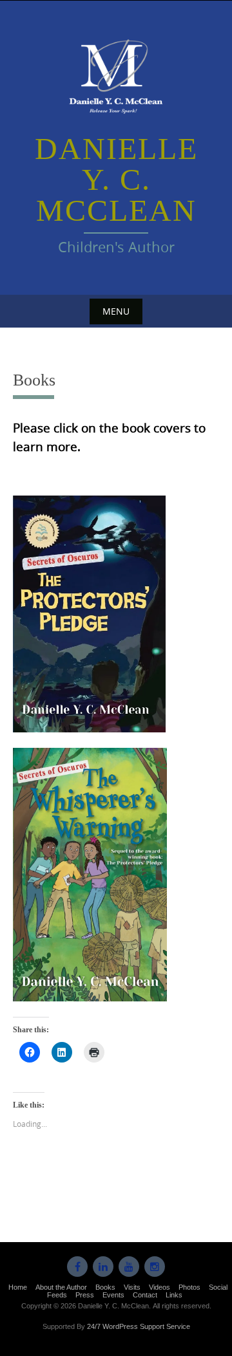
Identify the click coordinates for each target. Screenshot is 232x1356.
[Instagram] (154, 1266)
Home (17, 1287)
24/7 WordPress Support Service (138, 1326)
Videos (159, 1287)
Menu (116, 311)
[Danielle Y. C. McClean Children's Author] (116, 75)
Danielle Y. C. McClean (116, 179)
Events (113, 1295)
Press (84, 1295)
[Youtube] (129, 1266)
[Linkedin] (103, 1266)
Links (174, 1295)
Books (105, 1287)
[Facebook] (77, 1266)
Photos (189, 1287)
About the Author (61, 1287)
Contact (145, 1295)
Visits (132, 1287)
